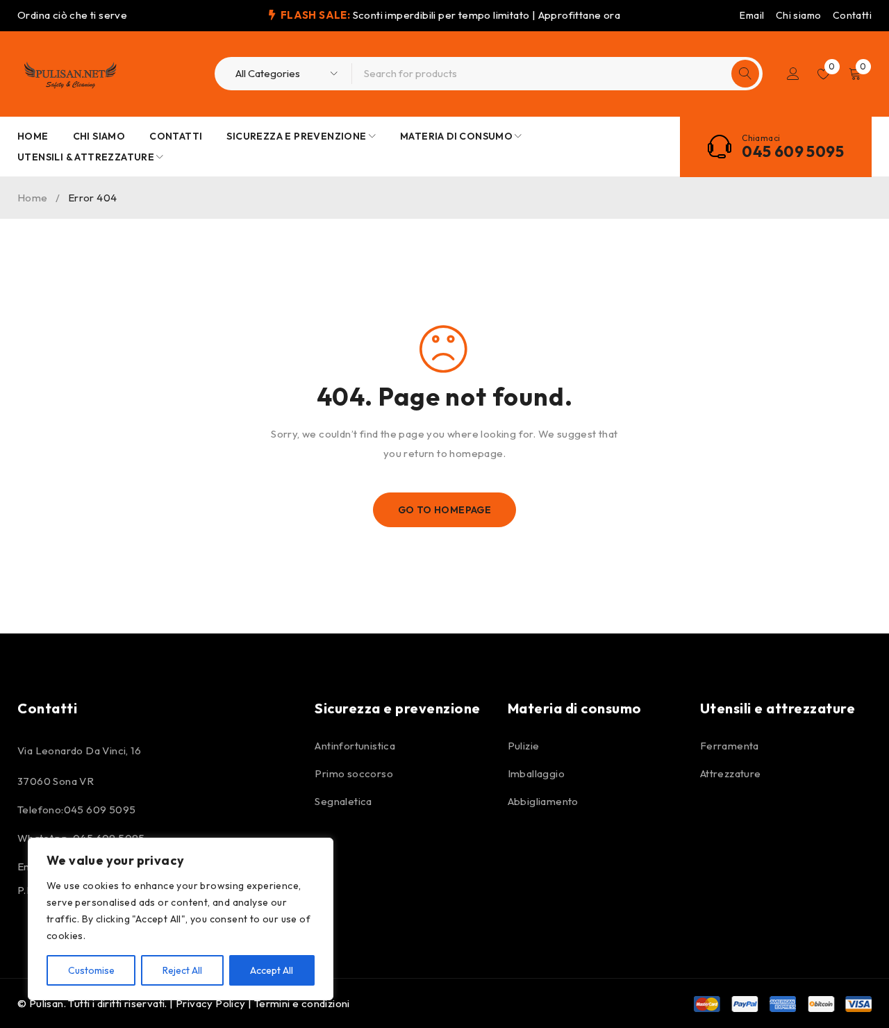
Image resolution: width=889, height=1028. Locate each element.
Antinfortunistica (355, 745)
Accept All (271, 970)
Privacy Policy (211, 1003)
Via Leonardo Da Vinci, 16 (79, 750)
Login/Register (793, 73)
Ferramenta (729, 745)
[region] (180, 919)
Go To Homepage (445, 510)
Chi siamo (799, 15)
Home (32, 197)
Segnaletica (343, 801)
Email (752, 15)
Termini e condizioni (302, 1003)
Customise (91, 970)
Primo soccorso (354, 773)
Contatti (852, 15)
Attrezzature (730, 773)
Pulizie (524, 745)
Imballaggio (536, 773)
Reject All (182, 970)
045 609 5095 (793, 151)
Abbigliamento (543, 801)
